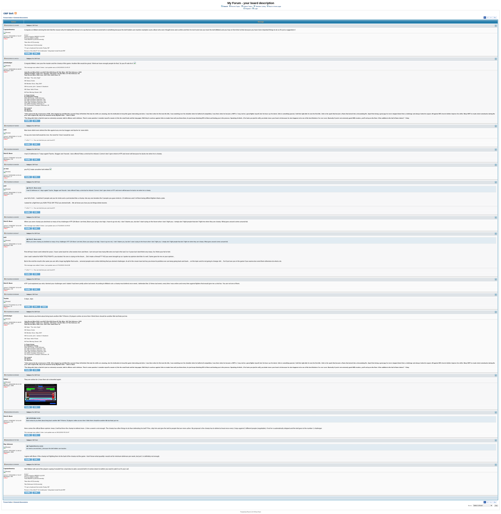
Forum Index (8, 17)
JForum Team (257, 512)
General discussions (21, 17)
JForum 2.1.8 (249, 512)
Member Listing (261, 6)
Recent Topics (235, 6)
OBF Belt (8, 13)
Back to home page (275, 6)
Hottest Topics (247, 6)
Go (495, 17)
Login (256, 8)
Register (248, 8)
